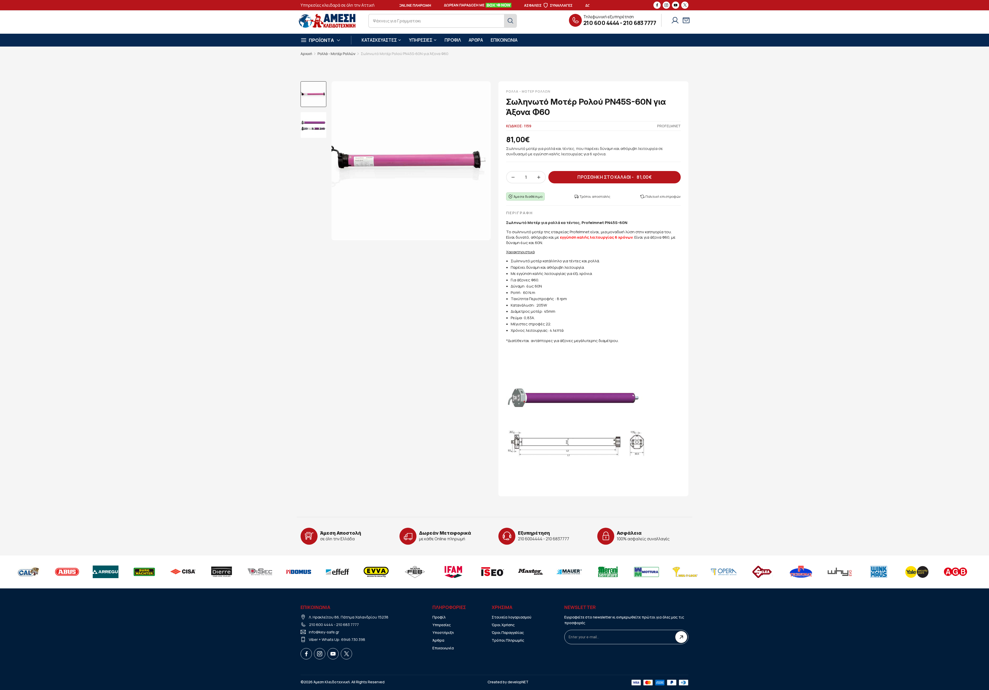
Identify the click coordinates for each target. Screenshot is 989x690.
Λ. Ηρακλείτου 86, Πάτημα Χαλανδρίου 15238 (348, 617)
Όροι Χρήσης (503, 624)
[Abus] (28, 572)
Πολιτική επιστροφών (663, 196)
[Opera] (685, 572)
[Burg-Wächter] (105, 572)
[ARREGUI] (67, 572)
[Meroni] (569, 572)
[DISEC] (221, 572)
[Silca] (724, 572)
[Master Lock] (492, 572)
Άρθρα (438, 640)
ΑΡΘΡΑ (476, 40)
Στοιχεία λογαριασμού (511, 617)
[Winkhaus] (839, 572)
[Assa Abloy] (955, 572)
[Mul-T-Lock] (646, 572)
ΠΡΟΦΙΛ (453, 40)
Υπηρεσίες (441, 624)
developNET (518, 681)
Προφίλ (439, 617)
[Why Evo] (801, 572)
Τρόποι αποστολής (595, 196)
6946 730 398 (353, 639)
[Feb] (376, 572)
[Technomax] (762, 572)
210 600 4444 (601, 23)
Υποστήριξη (443, 632)
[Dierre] (183, 572)
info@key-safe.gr (324, 632)
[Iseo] (453, 572)
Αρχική (306, 54)
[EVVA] (337, 572)
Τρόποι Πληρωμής (508, 640)
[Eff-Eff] (299, 572)
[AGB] (917, 572)
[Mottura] (608, 572)
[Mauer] (530, 572)
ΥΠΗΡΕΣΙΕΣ (420, 40)
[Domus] (260, 572)
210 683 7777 (639, 23)
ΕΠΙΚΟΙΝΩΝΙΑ (504, 40)
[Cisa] (144, 572)
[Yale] (878, 572)
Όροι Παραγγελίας (508, 632)
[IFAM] (415, 572)
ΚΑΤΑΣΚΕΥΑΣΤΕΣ (379, 40)
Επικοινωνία (443, 648)
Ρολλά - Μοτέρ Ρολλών (336, 54)
